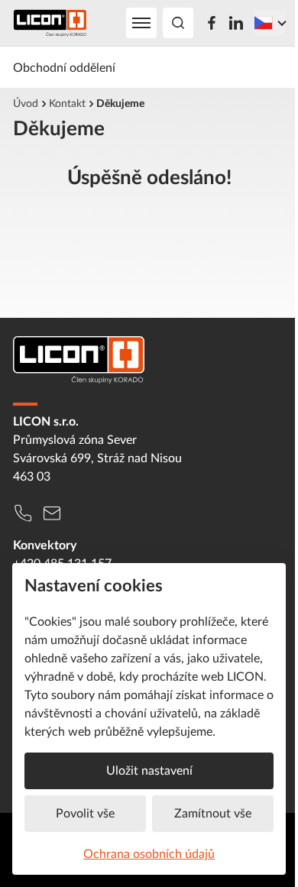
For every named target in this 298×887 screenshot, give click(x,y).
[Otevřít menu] (141, 23)
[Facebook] (211, 23)
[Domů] (50, 22)
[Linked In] (236, 23)
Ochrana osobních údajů (149, 853)
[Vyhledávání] (178, 23)
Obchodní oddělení (64, 67)
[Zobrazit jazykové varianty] (269, 23)
